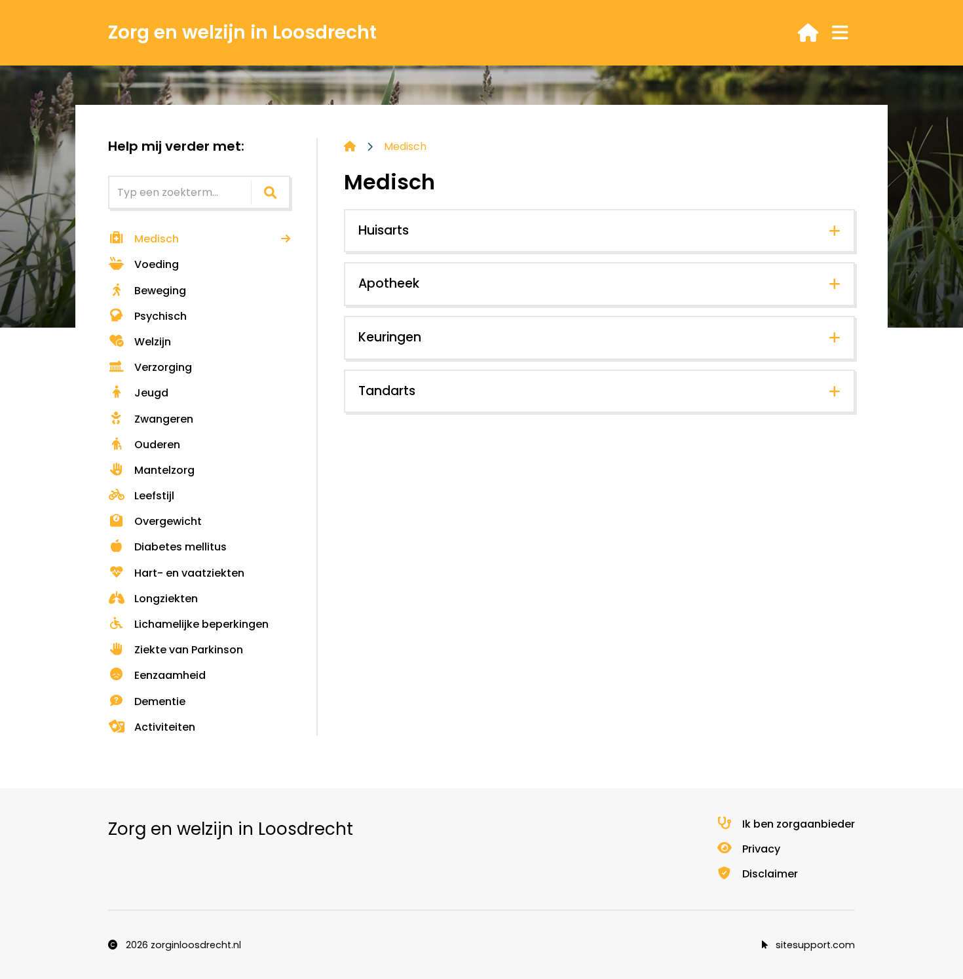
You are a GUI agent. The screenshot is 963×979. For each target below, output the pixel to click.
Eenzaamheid (170, 675)
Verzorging (163, 367)
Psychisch (160, 316)
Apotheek (388, 283)
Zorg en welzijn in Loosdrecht (242, 32)
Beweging (160, 290)
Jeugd (151, 392)
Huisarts (383, 230)
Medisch (156, 238)
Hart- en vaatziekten (189, 573)
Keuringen (389, 337)
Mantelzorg (164, 470)
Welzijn (152, 341)
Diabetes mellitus (180, 546)
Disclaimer (770, 873)
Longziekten (166, 598)
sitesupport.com (814, 944)
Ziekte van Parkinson (188, 649)
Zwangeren (163, 419)
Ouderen (157, 444)
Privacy (761, 848)
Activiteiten (164, 727)
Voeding (156, 264)
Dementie (159, 701)
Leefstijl (154, 495)
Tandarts (386, 391)
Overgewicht (168, 521)
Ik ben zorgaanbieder (798, 824)
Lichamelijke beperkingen (201, 624)
